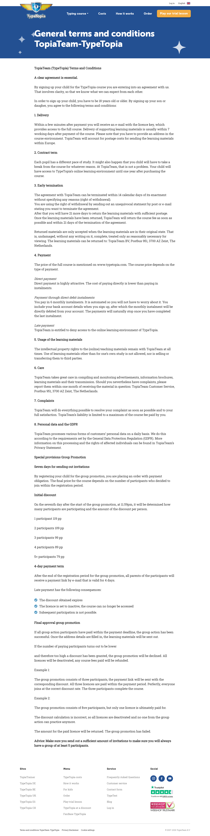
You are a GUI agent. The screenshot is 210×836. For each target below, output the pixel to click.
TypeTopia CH (28, 807)
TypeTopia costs (72, 777)
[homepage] (36, 10)
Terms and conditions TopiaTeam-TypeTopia (39, 830)
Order (148, 13)
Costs (102, 13)
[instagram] (153, 778)
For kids (68, 789)
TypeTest (112, 795)
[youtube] (170, 778)
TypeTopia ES (27, 801)
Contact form (114, 789)
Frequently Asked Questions (123, 777)
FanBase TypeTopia (74, 814)
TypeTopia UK (28, 795)
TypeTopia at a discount (77, 807)
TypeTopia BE (28, 789)
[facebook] (161, 778)
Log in (172, 3)
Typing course (76, 13)
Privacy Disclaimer (70, 830)
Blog (109, 801)
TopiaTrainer (27, 777)
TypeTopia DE (28, 783)
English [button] (182, 3)
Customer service (117, 783)
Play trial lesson (72, 801)
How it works (125, 13)
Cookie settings (88, 830)
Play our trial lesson (174, 13)
